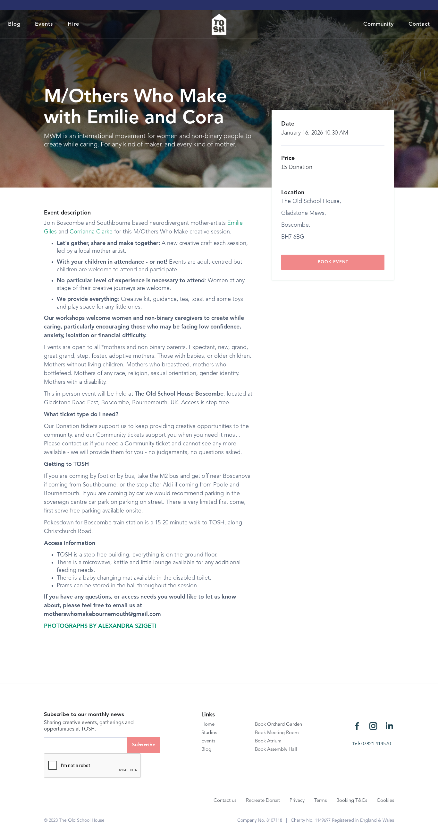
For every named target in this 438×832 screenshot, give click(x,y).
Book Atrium (268, 741)
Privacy (297, 800)
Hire (73, 24)
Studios (209, 733)
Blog (14, 24)
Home (208, 724)
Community (378, 24)
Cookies (385, 800)
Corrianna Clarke (91, 232)
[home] (219, 24)
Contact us (225, 800)
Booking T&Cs (351, 800)
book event (333, 262)
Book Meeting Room (277, 733)
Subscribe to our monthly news (84, 714)
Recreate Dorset (263, 800)
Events (44, 24)
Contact (419, 24)
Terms (320, 800)
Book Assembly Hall (276, 749)
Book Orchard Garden (278, 724)
